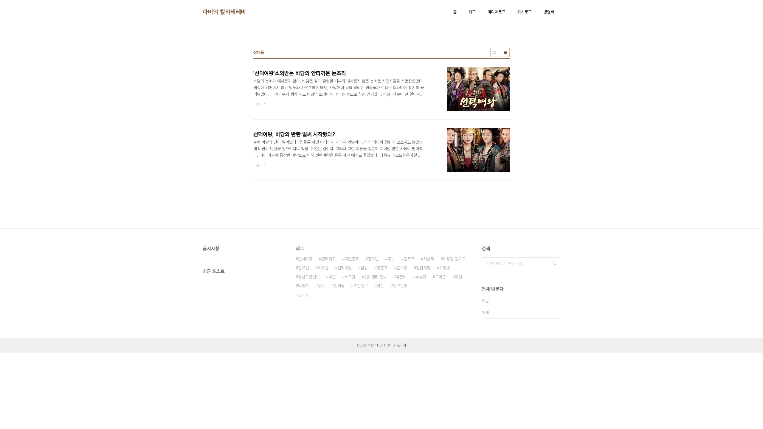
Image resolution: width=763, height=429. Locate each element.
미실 (458, 276)
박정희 (303, 285)
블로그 (409, 259)
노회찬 (323, 267)
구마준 (440, 276)
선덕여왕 (344, 267)
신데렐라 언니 (375, 276)
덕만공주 (352, 259)
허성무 (428, 259)
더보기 (300, 295)
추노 (391, 259)
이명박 (444, 267)
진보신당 (400, 285)
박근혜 (401, 276)
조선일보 (360, 285)
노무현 (350, 276)
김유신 (303, 267)
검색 (554, 263)
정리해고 (328, 259)
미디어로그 (496, 12)
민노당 (401, 267)
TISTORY (383, 345)
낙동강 (420, 276)
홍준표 (382, 267)
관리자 (401, 345)
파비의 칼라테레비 (224, 11)
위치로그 (524, 12)
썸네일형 (494, 52)
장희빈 (373, 259)
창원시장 (423, 267)
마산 (380, 285)
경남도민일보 (309, 276)
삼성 (364, 267)
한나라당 (305, 259)
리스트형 (505, 52)
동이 (321, 285)
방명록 (549, 12)
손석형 (339, 285)
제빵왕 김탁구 (454, 259)
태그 (472, 12)
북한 (332, 276)
